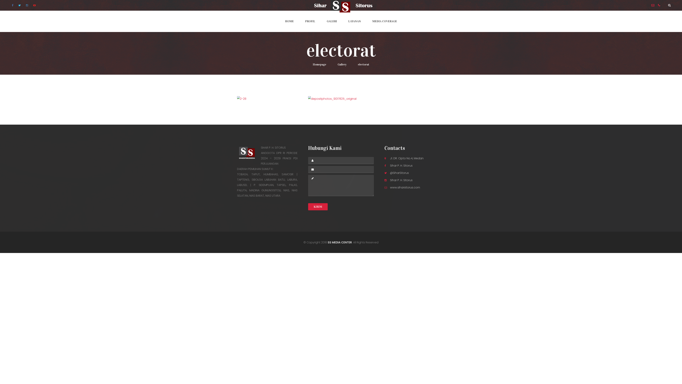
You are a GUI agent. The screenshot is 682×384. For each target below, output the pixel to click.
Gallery (342, 64)
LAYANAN (354, 21)
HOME (289, 21)
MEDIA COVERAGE (384, 21)
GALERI (332, 21)
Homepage (319, 64)
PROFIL (310, 21)
